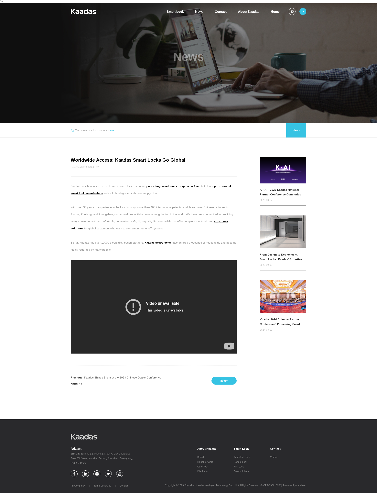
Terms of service (102, 485)
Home (275, 11)
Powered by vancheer (294, 485)
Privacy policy (78, 485)
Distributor (202, 471)
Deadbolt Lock (241, 471)
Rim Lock (239, 466)
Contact (221, 11)
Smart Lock (175, 11)
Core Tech (202, 466)
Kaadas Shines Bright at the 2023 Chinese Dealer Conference (122, 377)
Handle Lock (240, 462)
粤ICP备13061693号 (271, 485)
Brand (200, 457)
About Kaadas (248, 11)
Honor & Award (205, 462)
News (199, 11)
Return (224, 380)
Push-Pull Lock (242, 457)
